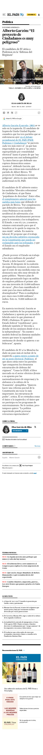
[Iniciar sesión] (39, 14)
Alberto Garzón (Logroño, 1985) (18, 125)
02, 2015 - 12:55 (24, 106)
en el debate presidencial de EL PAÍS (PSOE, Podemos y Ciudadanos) (18, 140)
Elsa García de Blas (22, 103)
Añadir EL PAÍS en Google (13, 118)
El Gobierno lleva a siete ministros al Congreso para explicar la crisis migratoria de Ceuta (20, 566)
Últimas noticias (9, 553)
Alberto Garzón (14, 458)
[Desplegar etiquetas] (39, 457)
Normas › (38, 446)
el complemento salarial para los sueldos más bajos (19, 200)
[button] (21, 72)
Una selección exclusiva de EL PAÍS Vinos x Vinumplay (21, 690)
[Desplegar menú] (4, 14)
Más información (7, 468)
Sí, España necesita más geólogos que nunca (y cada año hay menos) (19, 558)
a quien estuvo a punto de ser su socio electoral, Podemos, (20, 357)
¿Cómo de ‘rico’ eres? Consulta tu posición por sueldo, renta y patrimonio (20, 602)
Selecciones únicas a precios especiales (29, 709)
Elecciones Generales (10, 27)
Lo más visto (7, 596)
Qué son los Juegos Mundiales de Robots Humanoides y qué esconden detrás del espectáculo (21, 575)
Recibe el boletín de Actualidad (16, 439)
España (4, 458)
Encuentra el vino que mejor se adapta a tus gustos (30, 697)
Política (7, 22)
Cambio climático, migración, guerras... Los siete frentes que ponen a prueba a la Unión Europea (21, 584)
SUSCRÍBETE (31, 14)
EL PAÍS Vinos (21, 658)
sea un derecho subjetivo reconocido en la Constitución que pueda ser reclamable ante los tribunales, (20, 240)
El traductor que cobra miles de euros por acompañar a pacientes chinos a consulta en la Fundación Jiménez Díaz (20, 634)
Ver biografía (17, 431)
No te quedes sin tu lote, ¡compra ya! (28, 721)
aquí (35, 473)
